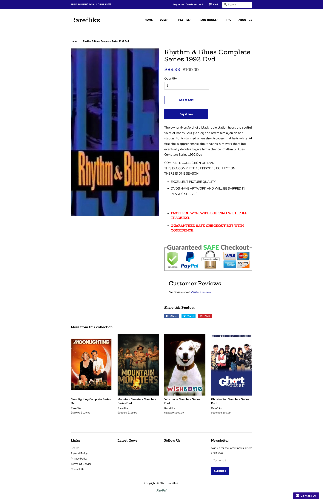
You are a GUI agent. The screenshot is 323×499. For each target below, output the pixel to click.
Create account (194, 4)
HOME (149, 20)
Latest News (127, 440)
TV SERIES (183, 20)
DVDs (163, 20)
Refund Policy (79, 453)
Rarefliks (85, 20)
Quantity (170, 78)
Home (74, 41)
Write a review (201, 292)
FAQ (228, 20)
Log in (176, 4)
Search (75, 448)
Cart (215, 4)
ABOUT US (245, 20)
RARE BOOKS (208, 20)
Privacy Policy (79, 458)
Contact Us (77, 469)
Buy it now (186, 114)
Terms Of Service (81, 464)
